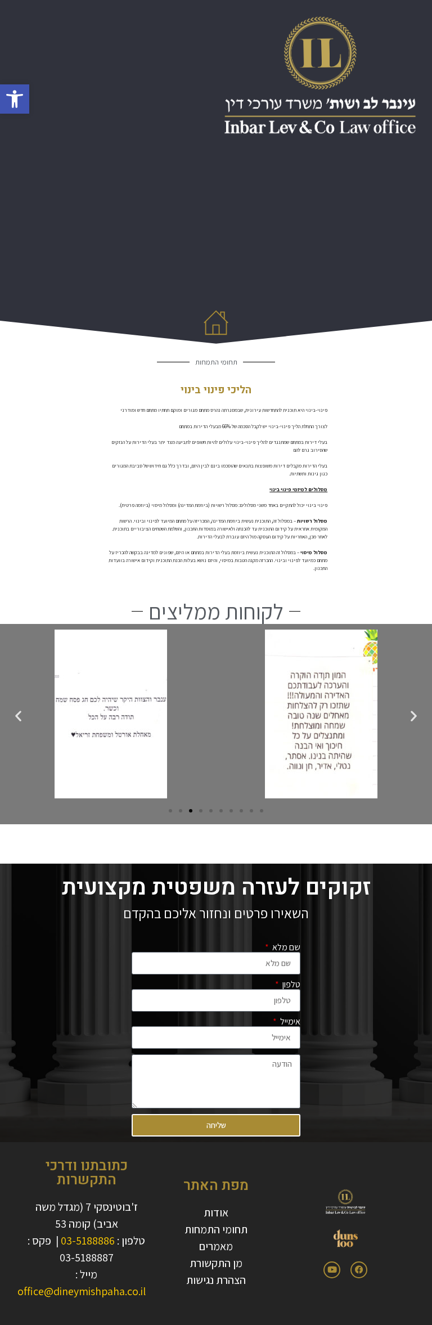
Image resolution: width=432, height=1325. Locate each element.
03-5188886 (88, 1240)
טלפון (290, 984)
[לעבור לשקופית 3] (190, 810)
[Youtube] (331, 1269)
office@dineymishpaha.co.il (81, 1291)
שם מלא (285, 947)
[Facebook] (358, 1269)
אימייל (289, 1021)
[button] (14, 99)
